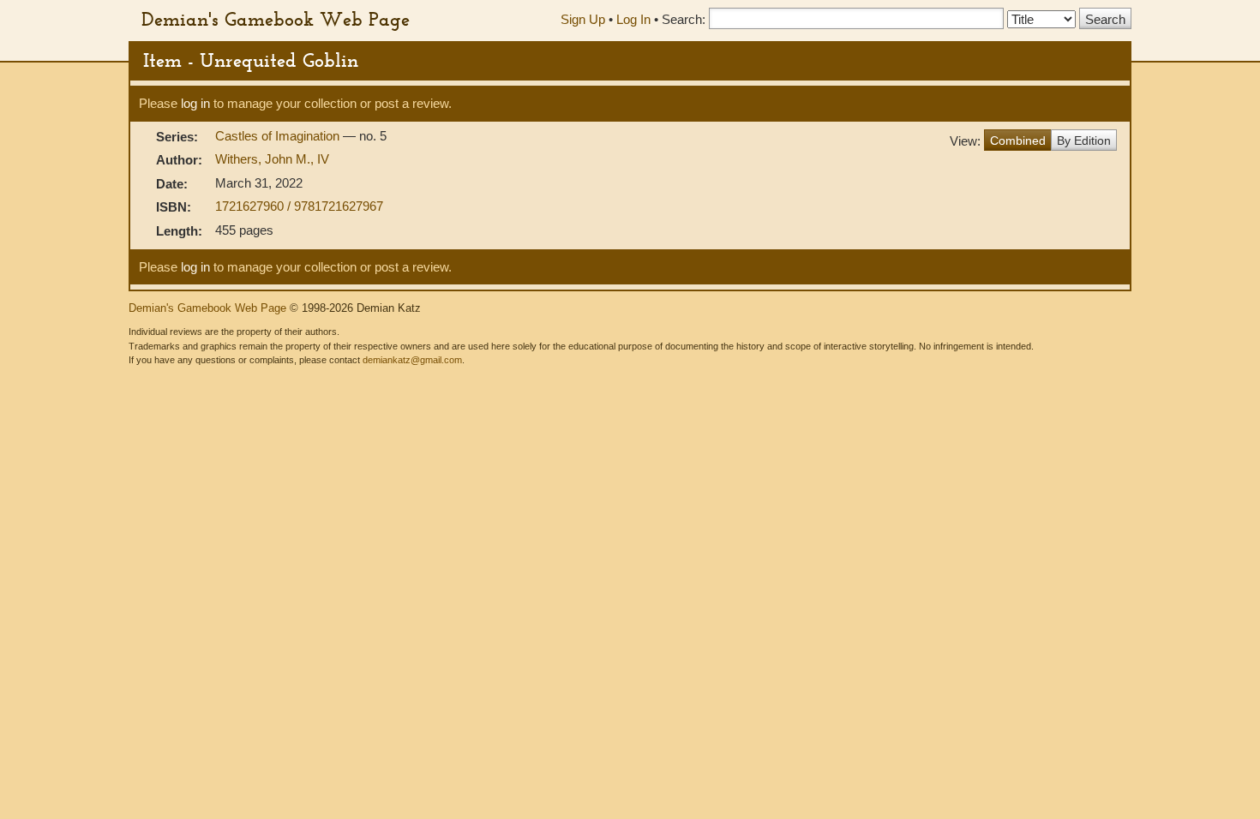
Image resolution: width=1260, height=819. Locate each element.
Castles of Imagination (279, 136)
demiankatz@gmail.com (412, 360)
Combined (1018, 140)
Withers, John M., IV (272, 159)
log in (195, 103)
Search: (683, 19)
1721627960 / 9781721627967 (299, 206)
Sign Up (583, 19)
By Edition (1084, 140)
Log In (633, 19)
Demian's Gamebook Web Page (275, 19)
